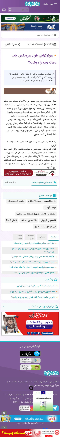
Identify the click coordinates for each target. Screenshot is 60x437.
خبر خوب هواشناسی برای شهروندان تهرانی (36, 286)
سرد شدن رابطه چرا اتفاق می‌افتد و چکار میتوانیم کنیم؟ (32, 262)
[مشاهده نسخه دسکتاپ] (3, 10)
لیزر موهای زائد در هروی (45, 227)
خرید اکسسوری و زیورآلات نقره (42, 201)
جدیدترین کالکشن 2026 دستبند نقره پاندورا (36, 214)
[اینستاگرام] (29, 411)
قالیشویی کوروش (48, 220)
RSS (15, 402)
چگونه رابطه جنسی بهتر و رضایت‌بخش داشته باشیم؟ (32, 256)
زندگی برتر (24, 402)
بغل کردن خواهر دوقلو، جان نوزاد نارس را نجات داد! (34, 243)
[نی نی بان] (32, 4)
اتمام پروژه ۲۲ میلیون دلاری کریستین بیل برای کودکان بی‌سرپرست (33, 250)
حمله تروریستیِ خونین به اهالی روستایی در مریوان (32, 291)
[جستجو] (10, 9)
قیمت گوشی (50, 207)
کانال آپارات (16, 398)
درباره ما (9, 394)
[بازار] (30, 367)
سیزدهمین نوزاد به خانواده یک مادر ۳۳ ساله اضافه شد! (32, 267)
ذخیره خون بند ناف (16, 201)
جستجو (19, 394)
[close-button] (31, 388)
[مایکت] (30, 354)
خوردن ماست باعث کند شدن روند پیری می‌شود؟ (33, 297)
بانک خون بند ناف (28, 220)
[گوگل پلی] (30, 360)
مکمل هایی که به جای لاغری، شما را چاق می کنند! (34, 272)
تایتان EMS (11, 220)
